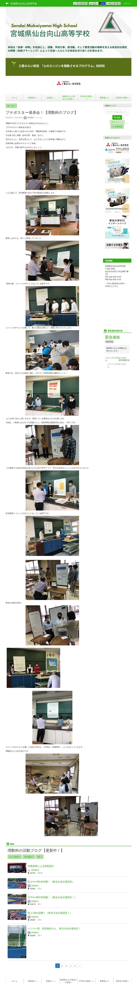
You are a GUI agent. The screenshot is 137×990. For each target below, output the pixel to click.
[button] (86, 97)
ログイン (127, 3)
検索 (118, 117)
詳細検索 (118, 126)
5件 (39, 856)
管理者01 (30, 117)
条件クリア (118, 122)
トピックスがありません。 (115, 359)
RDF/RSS (109, 341)
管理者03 (35, 870)
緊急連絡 (112, 337)
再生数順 (28, 856)
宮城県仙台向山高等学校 (23, 3)
